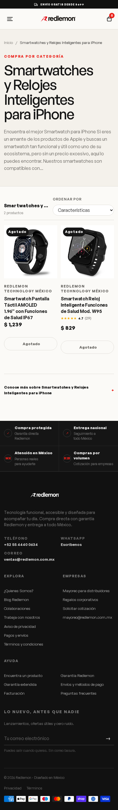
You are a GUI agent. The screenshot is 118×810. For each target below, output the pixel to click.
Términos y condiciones (23, 644)
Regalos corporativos (80, 599)
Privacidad (12, 788)
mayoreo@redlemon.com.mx (87, 617)
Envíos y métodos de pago (82, 684)
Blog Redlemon (16, 599)
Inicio (8, 42)
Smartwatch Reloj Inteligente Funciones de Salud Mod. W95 (84, 305)
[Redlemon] (59, 19)
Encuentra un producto (23, 675)
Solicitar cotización (79, 608)
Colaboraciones (17, 608)
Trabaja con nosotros (22, 617)
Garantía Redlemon (77, 675)
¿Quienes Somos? (18, 590)
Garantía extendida (20, 684)
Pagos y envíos (16, 635)
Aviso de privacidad (20, 626)
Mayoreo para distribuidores (86, 590)
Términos (34, 788)
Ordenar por (67, 199)
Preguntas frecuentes (79, 693)
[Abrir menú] (9, 19)
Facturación (14, 693)
